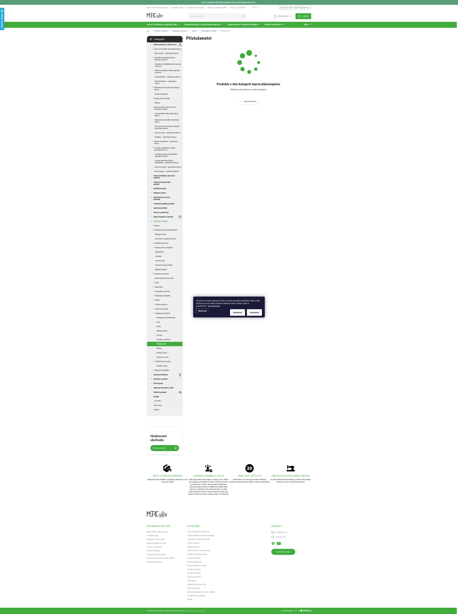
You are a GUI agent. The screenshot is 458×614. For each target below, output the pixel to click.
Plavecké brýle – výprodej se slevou (167, 77)
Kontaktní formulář (283, 552)
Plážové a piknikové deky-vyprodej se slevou (167, 71)
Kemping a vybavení (161, 274)
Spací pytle (159, 287)
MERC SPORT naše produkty (157, 8)
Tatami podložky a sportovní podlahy (164, 177)
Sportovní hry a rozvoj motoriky (162, 198)
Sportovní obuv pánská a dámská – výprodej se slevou (168, 127)
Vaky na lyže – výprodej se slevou (166, 53)
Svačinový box (161, 353)
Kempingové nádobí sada (165, 318)
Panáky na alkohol (163, 339)
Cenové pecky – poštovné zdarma (166, 171)
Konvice (159, 335)
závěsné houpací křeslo (163, 265)
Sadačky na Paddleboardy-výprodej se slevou (168, 65)
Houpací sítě (159, 261)
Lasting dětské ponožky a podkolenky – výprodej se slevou (166, 162)
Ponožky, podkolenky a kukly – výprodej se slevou (165, 149)
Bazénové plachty (161, 94)
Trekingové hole (160, 234)
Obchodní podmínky (154, 562)
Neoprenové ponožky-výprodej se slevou (167, 121)
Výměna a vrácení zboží (195, 8)
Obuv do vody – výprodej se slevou (167, 133)
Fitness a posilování (161, 212)
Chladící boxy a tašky (163, 361)
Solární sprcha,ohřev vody (164, 278)
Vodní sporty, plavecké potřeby (162, 183)
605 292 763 (280, 537)
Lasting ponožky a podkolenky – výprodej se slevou (167, 155)
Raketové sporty (160, 193)
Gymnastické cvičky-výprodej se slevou (166, 115)
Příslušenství (161, 344)
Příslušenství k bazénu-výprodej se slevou (166, 89)
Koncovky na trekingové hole (165, 239)
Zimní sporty (158, 383)
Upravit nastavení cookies (195, 611)
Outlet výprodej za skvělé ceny (165, 45)
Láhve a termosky (161, 309)
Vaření (157, 300)
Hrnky (158, 326)
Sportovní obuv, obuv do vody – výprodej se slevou (165, 108)
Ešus (158, 322)
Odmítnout (237, 312)
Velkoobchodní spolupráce (156, 554)
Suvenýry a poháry (160, 379)
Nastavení (202, 311)
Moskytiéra (159, 252)
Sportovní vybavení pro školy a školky (160, 558)
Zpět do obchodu (250, 101)
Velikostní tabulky (153, 551)
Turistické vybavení (161, 243)
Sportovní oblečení (161, 375)
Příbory (159, 348)
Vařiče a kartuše (161, 304)
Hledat (243, 16)
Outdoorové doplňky (161, 370)
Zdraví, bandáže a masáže (163, 217)
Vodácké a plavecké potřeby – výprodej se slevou (165, 59)
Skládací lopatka (161, 269)
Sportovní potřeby (160, 208)
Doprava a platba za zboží (217, 8)
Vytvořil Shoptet (287, 611)
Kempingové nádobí (162, 313)
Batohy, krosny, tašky (162, 98)
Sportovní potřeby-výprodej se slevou (167, 49)
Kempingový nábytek (162, 296)
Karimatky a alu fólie (162, 291)
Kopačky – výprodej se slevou (165, 137)
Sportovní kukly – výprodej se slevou (168, 167)
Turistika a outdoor (161, 221)
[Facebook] (273, 543)
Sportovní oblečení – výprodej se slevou (166, 142)
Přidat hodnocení (159, 448)
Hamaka (158, 256)
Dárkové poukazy (160, 392)
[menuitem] (164, 25)
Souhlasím (254, 312)
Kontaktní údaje (177, 8)
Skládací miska (161, 331)
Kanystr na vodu (162, 357)
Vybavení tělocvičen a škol (164, 388)
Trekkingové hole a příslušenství (165, 230)
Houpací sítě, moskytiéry (164, 248)
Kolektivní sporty (160, 188)
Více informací (214, 306)
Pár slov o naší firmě (237, 8)
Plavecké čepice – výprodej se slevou (165, 82)
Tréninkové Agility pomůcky (164, 204)
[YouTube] (278, 543)
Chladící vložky (161, 366)
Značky (156, 397)
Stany (157, 283)
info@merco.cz (281, 532)
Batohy (157, 103)
